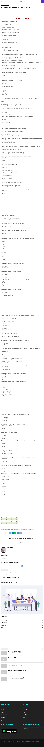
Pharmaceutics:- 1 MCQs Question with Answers (18, 670)
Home (2, 707)
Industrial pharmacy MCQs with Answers (16, 664)
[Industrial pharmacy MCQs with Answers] (4, 666)
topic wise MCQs (30, 529)
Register (2, 722)
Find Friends (3, 716)
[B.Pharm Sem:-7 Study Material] (4, 659)
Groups (2, 719)
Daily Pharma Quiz (5, 620)
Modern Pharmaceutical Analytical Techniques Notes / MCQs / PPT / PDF (15, 580)
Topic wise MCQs (6, 5)
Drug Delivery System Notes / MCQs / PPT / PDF (10, 577)
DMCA (24, 717)
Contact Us (25, 709)
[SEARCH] (42, 559)
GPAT (12, 529)
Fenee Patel (3, 9)
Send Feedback (25, 711)
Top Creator (3, 709)
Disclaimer (25, 716)
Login (1, 720)
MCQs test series (17, 529)
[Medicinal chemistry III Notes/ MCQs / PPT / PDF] (4, 679)
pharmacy (2, 5)
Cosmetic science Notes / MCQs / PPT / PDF (9, 582)
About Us (24, 707)
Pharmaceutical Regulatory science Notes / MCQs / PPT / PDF (13, 575)
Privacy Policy (25, 714)
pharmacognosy (24, 529)
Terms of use (25, 719)
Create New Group (4, 714)
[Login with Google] (22, 566)
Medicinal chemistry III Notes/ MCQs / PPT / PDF (18, 677)
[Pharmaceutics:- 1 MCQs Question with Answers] (4, 672)
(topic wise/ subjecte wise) (5, 529)
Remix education (11, 652)
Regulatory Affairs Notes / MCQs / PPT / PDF (9, 572)
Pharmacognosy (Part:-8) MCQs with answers (22, 538)
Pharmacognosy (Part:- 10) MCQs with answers (22, 544)
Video (2, 627)
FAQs (24, 712)
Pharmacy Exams (4, 622)
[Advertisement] (22, 14)
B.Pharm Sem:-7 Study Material (14, 657)
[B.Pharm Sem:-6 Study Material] (4, 653)
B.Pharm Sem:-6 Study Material (14, 651)
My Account (3, 717)
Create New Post (4, 711)
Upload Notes (3, 712)
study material (3, 625)
